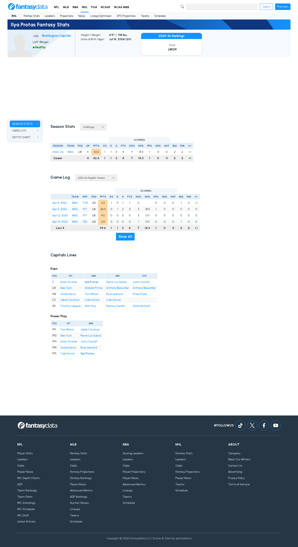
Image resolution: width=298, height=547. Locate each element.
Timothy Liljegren (70, 305)
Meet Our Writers (239, 459)
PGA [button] (94, 7)
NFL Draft (23, 515)
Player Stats (25, 453)
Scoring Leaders (133, 453)
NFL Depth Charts (28, 478)
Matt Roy (90, 305)
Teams (145, 15)
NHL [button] (85, 7)
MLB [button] (66, 7)
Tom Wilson (91, 294)
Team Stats (24, 496)
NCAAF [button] (105, 7)
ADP (20, 484)
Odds (20, 465)
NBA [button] (75, 7)
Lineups (75, 509)
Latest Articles (26, 521)
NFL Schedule (26, 509)
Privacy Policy (236, 478)
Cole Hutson (92, 299)
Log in (266, 6)
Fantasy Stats (32, 15)
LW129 (172, 49)
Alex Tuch (66, 287)
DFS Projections (126, 15)
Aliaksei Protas (94, 287)
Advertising (235, 472)
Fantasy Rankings (81, 478)
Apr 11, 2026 (59, 209)
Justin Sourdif (141, 282)
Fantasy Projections (82, 472)
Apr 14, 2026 (60, 221)
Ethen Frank (140, 294)
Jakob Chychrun (69, 299)
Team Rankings (27, 490)
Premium (282, 6)
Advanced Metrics (81, 490)
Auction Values (79, 503)
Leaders (50, 15)
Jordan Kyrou (68, 294)
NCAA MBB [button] (121, 7)
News (81, 15)
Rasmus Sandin (115, 305)
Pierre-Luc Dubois (116, 282)
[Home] (28, 7)
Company (234, 453)
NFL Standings (26, 503)
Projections (66, 15)
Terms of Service (239, 484)
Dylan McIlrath (141, 305)
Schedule (160, 15)
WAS (70, 152)
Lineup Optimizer (100, 15)
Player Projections (134, 472)
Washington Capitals (56, 36)
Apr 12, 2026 (60, 215)
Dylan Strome (68, 282)
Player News (25, 472)
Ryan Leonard (114, 294)
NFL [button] (56, 7)
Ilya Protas (92, 282)
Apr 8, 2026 (59, 203)
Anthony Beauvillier (117, 287)
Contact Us (235, 465)
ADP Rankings (78, 496)
